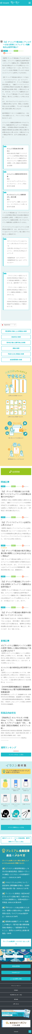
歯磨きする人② (5, 819)
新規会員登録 (16, 966)
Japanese (7, 325)
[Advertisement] (16, 22)
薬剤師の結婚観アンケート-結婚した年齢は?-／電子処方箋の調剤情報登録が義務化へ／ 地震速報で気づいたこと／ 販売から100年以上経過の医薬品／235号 (15, 927)
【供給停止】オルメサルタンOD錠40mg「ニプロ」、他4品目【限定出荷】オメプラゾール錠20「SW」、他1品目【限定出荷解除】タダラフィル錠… (16, 723)
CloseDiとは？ (16, 972)
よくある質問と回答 (16, 978)
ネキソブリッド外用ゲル (5, 805)
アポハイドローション (15, 805)
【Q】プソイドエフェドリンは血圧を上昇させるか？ (16, 523)
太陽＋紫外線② (26, 819)
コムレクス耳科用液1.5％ (15, 789)
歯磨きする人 (16, 819)
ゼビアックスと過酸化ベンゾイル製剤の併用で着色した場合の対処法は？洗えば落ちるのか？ (16, 648)
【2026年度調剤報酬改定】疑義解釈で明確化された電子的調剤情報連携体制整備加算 (16, 689)
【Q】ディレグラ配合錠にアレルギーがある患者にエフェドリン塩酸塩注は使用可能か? (16, 584)
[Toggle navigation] (29, 3)
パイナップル (5, 789)
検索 (27, 956)
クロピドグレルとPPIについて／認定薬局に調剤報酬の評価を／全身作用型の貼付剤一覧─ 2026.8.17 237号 (15, 885)
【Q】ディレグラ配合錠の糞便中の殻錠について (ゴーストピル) (16, 613)
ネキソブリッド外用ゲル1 (26, 789)
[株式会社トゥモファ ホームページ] (16, 1024)
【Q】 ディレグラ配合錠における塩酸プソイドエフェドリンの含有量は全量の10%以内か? (16, 494)
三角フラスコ (26, 804)
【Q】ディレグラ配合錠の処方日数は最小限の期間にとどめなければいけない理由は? (16, 553)
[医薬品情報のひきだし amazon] (16, 1014)
